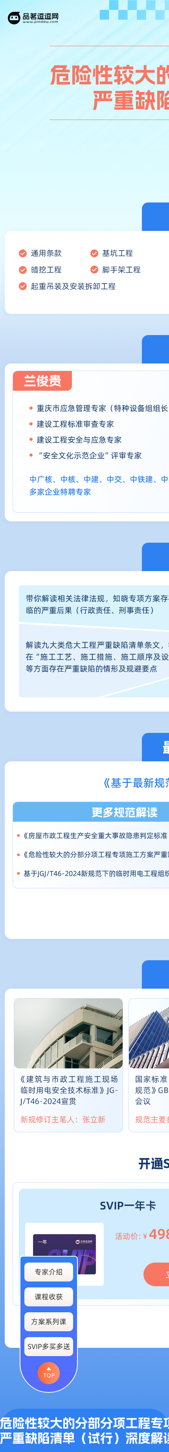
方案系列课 (48, 1321)
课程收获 (49, 1297)
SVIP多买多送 (49, 1346)
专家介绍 (49, 1272)
